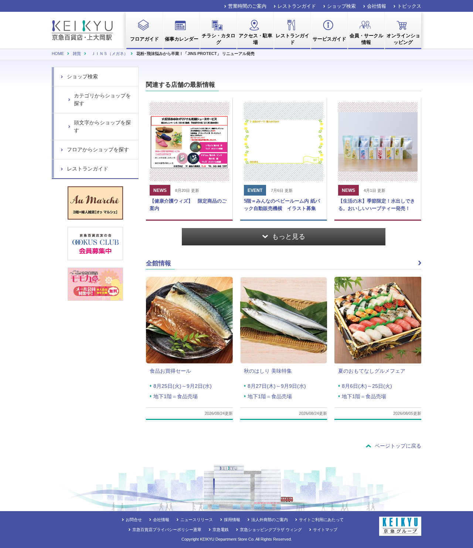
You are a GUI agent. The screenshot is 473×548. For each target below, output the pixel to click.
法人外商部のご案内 (269, 519)
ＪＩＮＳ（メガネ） (109, 53)
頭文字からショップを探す (102, 126)
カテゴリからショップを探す (102, 99)
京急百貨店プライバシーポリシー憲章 (166, 529)
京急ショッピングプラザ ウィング (271, 529)
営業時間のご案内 (247, 6)
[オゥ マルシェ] (95, 203)
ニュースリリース (196, 519)
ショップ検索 (341, 6)
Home (58, 53)
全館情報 (158, 263)
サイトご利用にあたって (321, 519)
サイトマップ (325, 529)
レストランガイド (297, 6)
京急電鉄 (220, 529)
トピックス (409, 6)
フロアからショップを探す (98, 149)
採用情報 (232, 519)
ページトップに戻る (398, 446)
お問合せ (134, 519)
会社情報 (376, 6)
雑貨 (77, 53)
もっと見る (288, 236)
